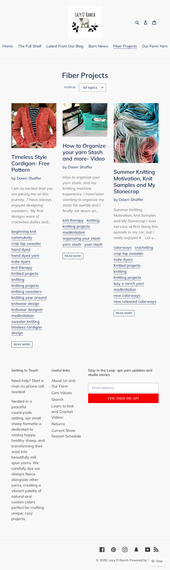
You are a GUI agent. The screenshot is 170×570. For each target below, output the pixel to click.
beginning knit (23, 231)
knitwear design (25, 303)
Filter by (70, 87)
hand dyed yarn (25, 255)
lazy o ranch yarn (129, 283)
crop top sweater (26, 243)
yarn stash (72, 244)
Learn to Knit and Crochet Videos (62, 412)
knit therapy (21, 267)
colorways (123, 247)
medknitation (22, 315)
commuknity (21, 237)
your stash (93, 244)
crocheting (144, 247)
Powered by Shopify (144, 560)
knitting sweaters (26, 291)
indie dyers (20, 261)
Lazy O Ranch (118, 560)
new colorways (127, 295)
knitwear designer (27, 309)
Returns (58, 423)
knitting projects (25, 285)
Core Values (61, 392)
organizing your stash (81, 238)
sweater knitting (25, 321)
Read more (22, 344)
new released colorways (135, 301)
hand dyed (20, 249)
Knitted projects (24, 273)
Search (57, 399)
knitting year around (29, 297)
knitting (17, 279)
